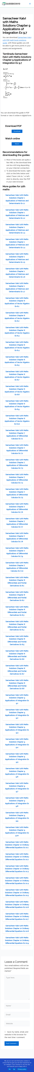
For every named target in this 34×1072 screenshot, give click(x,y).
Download (17, 131)
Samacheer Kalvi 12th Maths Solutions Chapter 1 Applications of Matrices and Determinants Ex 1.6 (17, 273)
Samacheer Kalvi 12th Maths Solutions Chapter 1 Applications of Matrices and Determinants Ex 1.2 (17, 214)
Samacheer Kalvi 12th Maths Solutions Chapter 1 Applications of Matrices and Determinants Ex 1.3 (17, 229)
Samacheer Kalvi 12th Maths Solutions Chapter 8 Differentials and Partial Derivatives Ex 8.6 (17, 655)
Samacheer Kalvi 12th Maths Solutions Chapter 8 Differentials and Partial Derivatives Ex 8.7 (17, 670)
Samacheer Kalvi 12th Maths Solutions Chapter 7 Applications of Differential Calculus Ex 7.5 (17, 493)
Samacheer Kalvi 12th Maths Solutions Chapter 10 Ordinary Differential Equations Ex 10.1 (17, 844)
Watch (17, 144)
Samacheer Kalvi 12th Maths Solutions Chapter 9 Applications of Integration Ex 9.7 (17, 787)
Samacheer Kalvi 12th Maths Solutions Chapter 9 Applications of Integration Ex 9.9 (17, 817)
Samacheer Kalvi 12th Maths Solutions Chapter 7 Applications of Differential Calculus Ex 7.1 (17, 434)
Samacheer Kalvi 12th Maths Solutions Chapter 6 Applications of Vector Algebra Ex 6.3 (17, 331)
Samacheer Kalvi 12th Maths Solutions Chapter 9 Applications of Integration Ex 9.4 (17, 743)
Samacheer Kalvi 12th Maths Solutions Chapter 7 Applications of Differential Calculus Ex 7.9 (17, 552)
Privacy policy (22, 1069)
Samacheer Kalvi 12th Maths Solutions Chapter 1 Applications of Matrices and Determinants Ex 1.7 (17, 287)
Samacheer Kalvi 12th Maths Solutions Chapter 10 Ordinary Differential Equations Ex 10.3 (17, 868)
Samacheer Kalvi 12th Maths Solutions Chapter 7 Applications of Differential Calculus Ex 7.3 (17, 464)
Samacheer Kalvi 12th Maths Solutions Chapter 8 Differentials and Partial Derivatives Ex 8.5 (17, 640)
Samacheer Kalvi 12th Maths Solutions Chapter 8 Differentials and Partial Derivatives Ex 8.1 (17, 581)
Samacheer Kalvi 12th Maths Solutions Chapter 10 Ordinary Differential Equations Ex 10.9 (17, 940)
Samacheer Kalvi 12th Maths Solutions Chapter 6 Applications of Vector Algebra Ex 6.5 (17, 361)
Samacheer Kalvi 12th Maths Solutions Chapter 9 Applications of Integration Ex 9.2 (17, 714)
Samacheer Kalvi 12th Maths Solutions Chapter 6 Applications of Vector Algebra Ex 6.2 (17, 317)
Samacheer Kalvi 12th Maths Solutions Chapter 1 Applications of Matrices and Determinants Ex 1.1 (17, 199)
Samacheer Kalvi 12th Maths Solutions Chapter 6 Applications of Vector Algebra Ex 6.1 (17, 302)
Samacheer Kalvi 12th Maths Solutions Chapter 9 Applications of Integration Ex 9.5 (17, 758)
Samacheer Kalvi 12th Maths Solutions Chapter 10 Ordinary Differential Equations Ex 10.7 (17, 916)
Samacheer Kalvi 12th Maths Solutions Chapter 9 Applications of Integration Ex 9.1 (17, 699)
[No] (32, 1065)
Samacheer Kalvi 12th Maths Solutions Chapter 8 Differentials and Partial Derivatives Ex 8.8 (17, 684)
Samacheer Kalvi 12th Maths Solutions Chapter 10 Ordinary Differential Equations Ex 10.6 (17, 904)
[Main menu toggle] (30, 3)
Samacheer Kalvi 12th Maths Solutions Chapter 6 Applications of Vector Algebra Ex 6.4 (17, 346)
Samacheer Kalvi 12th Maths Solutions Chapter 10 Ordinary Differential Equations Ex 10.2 (17, 856)
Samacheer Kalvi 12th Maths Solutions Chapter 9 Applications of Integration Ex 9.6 (17, 773)
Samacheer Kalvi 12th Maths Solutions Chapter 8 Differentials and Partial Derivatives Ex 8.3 (17, 611)
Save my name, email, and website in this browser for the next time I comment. (16, 1034)
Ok (9, 1069)
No (14, 1069)
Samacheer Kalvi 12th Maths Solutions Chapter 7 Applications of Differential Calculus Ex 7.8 (17, 537)
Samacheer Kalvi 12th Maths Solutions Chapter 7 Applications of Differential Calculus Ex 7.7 (17, 523)
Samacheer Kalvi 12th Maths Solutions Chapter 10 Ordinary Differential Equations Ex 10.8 (17, 928)
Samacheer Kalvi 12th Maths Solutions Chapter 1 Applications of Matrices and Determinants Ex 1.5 (17, 258)
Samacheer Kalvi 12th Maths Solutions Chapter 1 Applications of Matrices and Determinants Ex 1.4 (17, 243)
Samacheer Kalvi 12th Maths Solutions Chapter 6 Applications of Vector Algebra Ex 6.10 (17, 420)
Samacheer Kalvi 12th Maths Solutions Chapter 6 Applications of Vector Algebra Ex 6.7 (17, 376)
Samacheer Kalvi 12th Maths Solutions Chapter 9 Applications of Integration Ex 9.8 (17, 802)
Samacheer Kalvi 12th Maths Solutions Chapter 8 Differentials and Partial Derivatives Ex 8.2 (17, 596)
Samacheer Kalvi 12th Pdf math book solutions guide (17, 40)
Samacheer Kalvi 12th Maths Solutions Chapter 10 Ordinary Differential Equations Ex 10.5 (17, 892)
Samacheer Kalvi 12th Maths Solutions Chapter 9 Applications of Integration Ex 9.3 (17, 728)
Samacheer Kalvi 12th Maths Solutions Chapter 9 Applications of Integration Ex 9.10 (17, 831)
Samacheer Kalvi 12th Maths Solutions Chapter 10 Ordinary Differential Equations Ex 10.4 (17, 880)
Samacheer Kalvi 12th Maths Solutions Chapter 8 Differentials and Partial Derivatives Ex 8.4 (17, 625)
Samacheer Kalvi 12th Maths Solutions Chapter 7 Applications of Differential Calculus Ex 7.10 (17, 567)
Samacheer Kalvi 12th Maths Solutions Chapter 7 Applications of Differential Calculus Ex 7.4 (17, 478)
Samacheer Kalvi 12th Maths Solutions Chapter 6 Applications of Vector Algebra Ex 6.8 (17, 390)
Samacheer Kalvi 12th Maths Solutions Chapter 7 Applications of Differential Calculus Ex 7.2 (17, 449)
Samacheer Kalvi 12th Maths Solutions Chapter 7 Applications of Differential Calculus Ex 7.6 (17, 508)
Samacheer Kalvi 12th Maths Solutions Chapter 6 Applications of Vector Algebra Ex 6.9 (17, 405)
